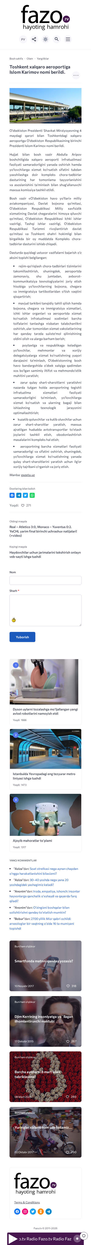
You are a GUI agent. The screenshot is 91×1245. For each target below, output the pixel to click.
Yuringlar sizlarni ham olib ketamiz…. (43, 1127)
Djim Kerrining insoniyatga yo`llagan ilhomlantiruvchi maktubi (44, 1018)
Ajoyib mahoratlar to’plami (32, 840)
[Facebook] (17, 1211)
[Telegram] (49, 1211)
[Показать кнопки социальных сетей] (34, 39)
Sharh (14, 590)
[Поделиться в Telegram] (18, 495)
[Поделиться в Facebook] (12, 495)
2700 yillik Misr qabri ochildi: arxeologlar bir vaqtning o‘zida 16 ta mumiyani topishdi (42, 923)
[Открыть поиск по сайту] (57, 39)
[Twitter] (33, 1211)
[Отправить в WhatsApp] (32, 495)
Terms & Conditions (27, 1202)
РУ (23, 39)
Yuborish (22, 637)
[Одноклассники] (41, 1211)
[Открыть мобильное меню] (68, 39)
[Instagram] (25, 1211)
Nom (13, 572)
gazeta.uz (28, 475)
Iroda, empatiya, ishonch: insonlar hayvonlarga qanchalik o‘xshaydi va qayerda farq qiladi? (45, 896)
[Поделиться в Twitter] (25, 495)
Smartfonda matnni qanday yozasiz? (44, 961)
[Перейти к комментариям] (84, 1236)
